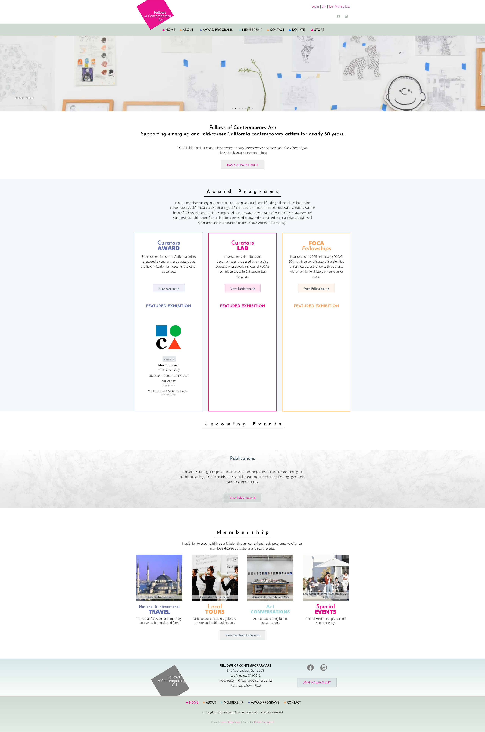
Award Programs (218, 29)
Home (170, 29)
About (188, 29)
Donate (298, 29)
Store (319, 29)
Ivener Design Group (230, 721)
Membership (252, 29)
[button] (4, 73)
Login (315, 6)
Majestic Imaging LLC (264, 721)
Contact (277, 29)
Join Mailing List (339, 6)
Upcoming (169, 358)
